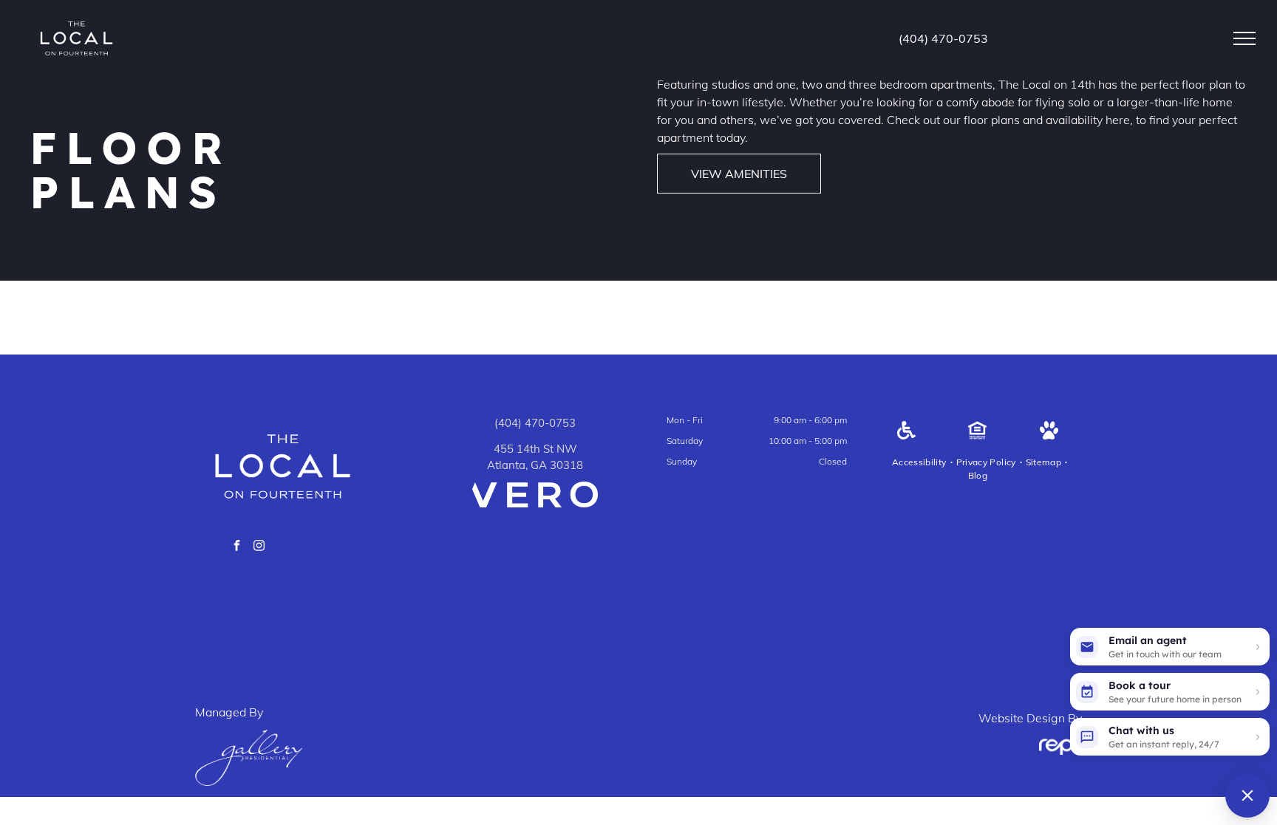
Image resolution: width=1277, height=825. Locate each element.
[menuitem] (920, 462)
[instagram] (259, 548)
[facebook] (237, 548)
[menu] (1244, 38)
